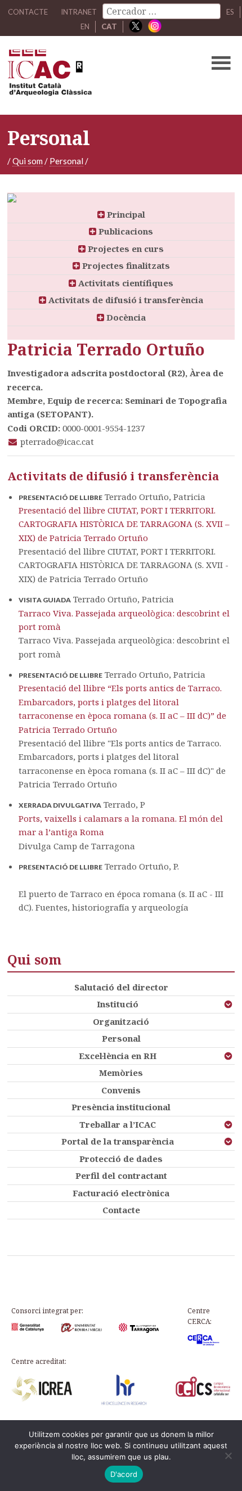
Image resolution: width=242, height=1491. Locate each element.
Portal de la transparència (117, 1141)
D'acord (124, 1474)
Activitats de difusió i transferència (124, 299)
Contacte (121, 1209)
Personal (66, 161)
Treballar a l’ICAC (117, 1124)
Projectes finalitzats (125, 265)
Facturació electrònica (121, 1193)
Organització (121, 1021)
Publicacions (124, 231)
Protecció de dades (121, 1158)
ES (230, 11)
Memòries (121, 1072)
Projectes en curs (125, 248)
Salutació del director (121, 987)
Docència (125, 317)
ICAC (96, 75)
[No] (228, 1455)
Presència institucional (121, 1106)
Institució (117, 1004)
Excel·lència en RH (117, 1055)
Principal (125, 214)
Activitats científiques (124, 283)
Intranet (79, 11)
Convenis (121, 1090)
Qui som (27, 161)
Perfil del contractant (121, 1175)
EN (84, 26)
